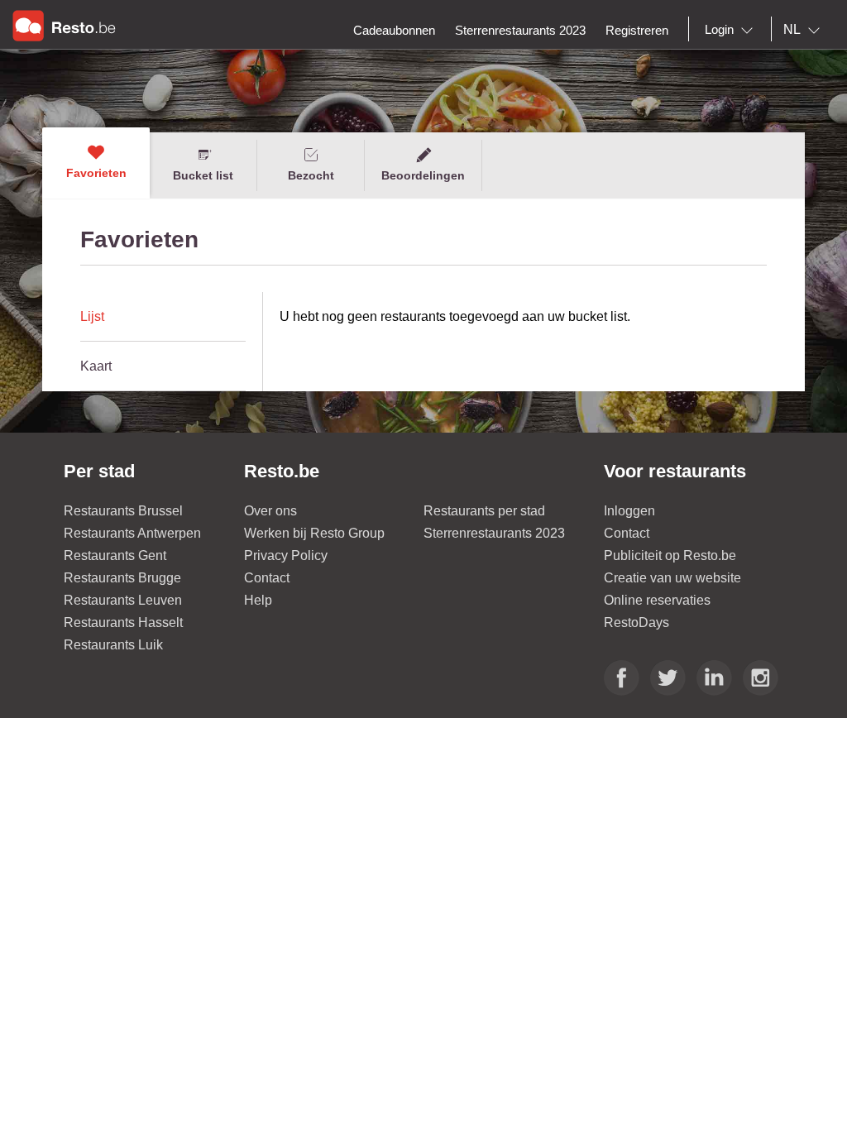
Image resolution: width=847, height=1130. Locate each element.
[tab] (163, 317)
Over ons (270, 511)
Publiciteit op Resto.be (670, 555)
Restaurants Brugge (122, 578)
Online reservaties (657, 600)
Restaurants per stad (484, 511)
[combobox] (732, 29)
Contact (267, 578)
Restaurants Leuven (123, 600)
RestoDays (636, 622)
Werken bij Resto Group (314, 533)
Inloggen (629, 511)
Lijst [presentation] (92, 316)
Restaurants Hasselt (123, 622)
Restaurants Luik (113, 645)
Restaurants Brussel (123, 511)
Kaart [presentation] (96, 366)
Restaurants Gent (115, 555)
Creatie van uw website (672, 578)
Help (258, 600)
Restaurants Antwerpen (132, 533)
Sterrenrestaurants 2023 (494, 533)
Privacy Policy (286, 555)
